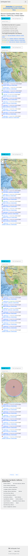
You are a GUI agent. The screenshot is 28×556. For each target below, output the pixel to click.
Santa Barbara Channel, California (19, 500)
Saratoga (4, 99)
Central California (18, 497)
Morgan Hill (4, 309)
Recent (5, 18)
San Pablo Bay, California (8, 497)
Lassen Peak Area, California (8, 502)
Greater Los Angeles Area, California (10, 506)
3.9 (8, 40)
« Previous (12, 474)
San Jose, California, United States (9, 485)
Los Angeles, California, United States (10, 489)
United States (21, 38)
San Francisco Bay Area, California (19, 483)
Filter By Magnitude (16, 18)
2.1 (7, 38)
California (18, 35)
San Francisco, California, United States (10, 487)
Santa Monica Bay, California (9, 504)
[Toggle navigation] (25, 2)
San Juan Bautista (11, 35)
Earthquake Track (5, 1)
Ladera (3, 114)
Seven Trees (4, 213)
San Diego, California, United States (10, 491)
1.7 (5, 35)
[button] (19, 72)
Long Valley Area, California (8, 498)
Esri (26, 81)
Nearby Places (5, 21)
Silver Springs (12, 41)
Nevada (17, 41)
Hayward (4, 217)
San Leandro (4, 302)
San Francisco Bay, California (9, 493)
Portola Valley (5, 117)
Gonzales (4, 85)
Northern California (7, 483)
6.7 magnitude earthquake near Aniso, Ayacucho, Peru (14, 8)
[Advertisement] (14, 136)
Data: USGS (16, 551)
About (10, 551)
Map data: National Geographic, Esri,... (15, 81)
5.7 (7, 41)
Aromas (3, 313)
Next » (17, 474)
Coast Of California (7, 500)
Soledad (11, 38)
